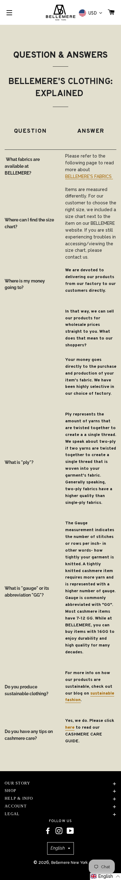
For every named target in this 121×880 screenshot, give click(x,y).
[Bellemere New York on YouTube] (70, 831)
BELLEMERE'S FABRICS (89, 176)
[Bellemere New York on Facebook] (47, 831)
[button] (105, 876)
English (58, 848)
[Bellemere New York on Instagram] (59, 831)
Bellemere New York (69, 862)
